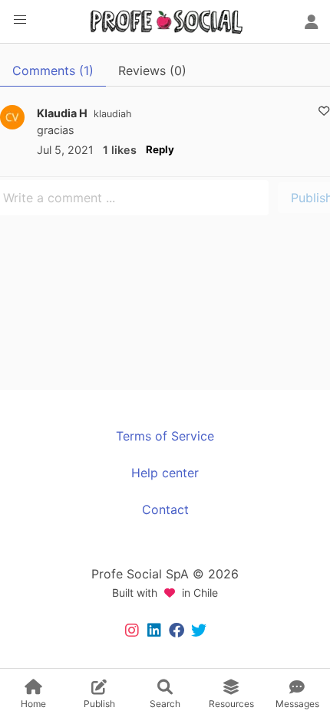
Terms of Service (165, 436)
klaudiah (112, 114)
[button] (20, 20)
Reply (160, 149)
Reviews (152, 70)
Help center (165, 472)
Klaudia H (62, 113)
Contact (165, 509)
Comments (53, 70)
